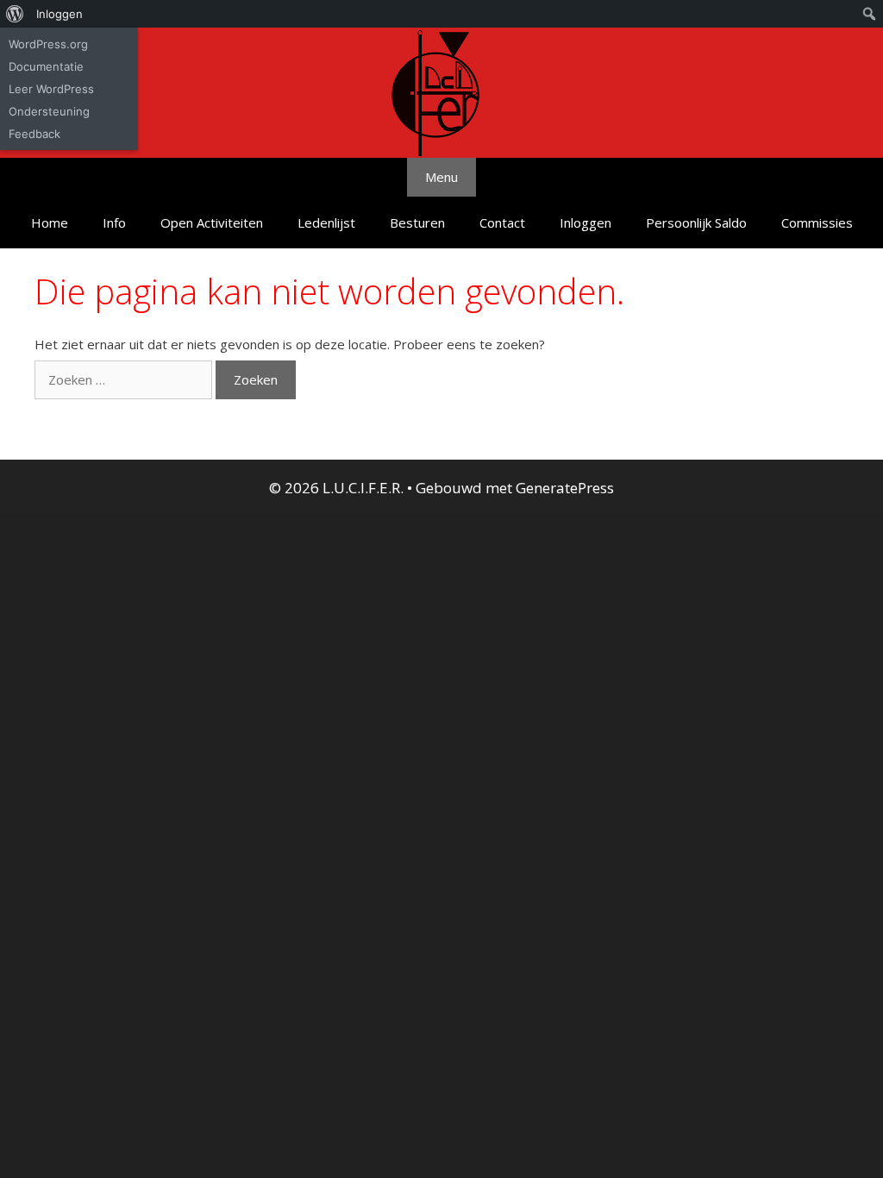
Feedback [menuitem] (34, 134)
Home (49, 222)
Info (114, 222)
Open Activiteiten (211, 222)
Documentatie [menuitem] (46, 66)
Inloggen (585, 222)
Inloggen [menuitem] (59, 14)
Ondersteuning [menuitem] (49, 111)
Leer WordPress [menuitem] (51, 89)
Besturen (417, 222)
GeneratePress (565, 488)
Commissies (817, 222)
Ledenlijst (326, 222)
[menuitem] (15, 14)
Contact (502, 222)
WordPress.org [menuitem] (48, 44)
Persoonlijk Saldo (696, 222)
